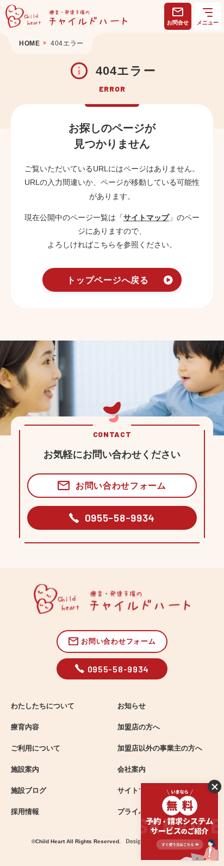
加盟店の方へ (138, 727)
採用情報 (25, 812)
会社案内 (131, 769)
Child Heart (50, 841)
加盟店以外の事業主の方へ (159, 748)
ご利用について (35, 748)
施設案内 (25, 769)
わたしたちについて (42, 706)
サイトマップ (146, 217)
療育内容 (25, 727)
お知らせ (131, 706)
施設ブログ (28, 790)
